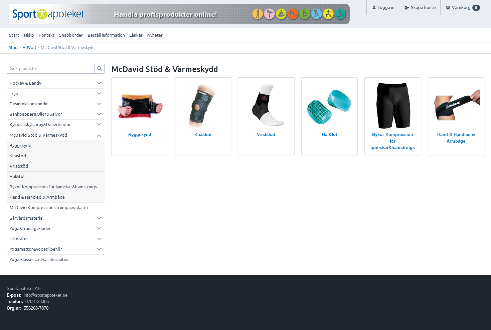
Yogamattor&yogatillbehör (36, 249)
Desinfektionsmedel (29, 103)
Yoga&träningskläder (30, 228)
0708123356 (37, 301)
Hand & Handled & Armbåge (37, 197)
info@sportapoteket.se (45, 295)
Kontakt (46, 35)
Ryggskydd (20, 145)
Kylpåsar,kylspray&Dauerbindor (40, 124)
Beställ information (106, 35)
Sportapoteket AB (24, 288)
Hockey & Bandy (25, 83)
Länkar (136, 35)
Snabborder (71, 35)
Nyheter (155, 35)
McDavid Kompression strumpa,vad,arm (49, 207)
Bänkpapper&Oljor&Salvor (36, 114)
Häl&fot (17, 176)
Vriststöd (19, 166)
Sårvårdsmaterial (26, 218)
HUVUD (29, 47)
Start (14, 35)
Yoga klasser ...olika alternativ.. (39, 259)
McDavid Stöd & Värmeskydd (38, 135)
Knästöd (18, 155)
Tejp (14, 93)
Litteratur (19, 238)
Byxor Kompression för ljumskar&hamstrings (53, 186)
